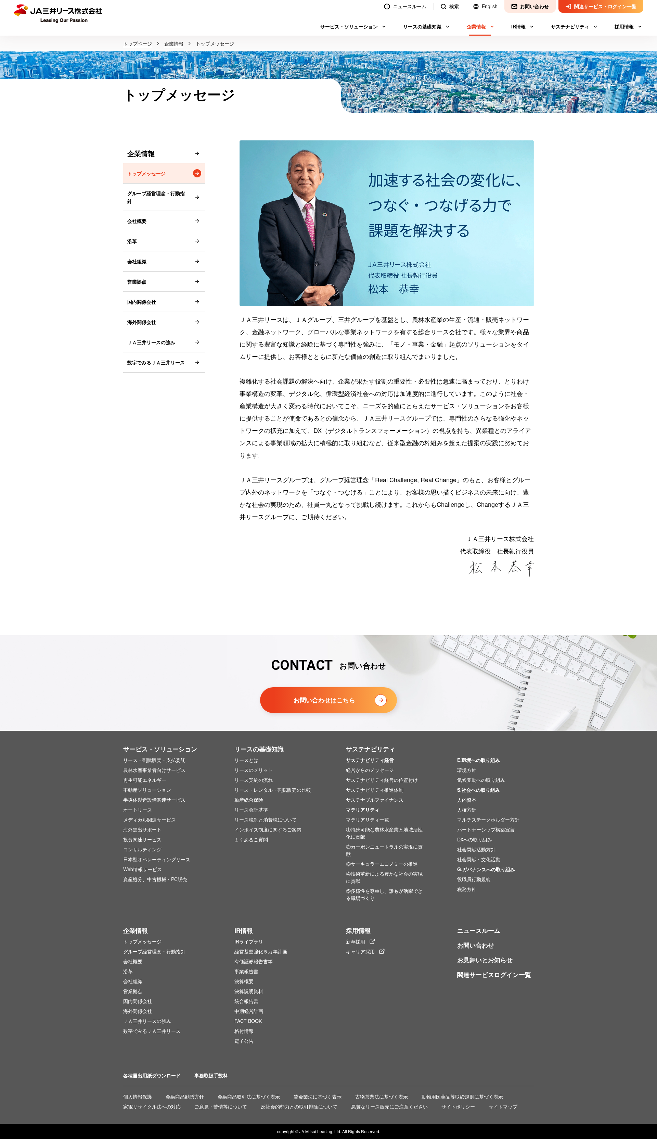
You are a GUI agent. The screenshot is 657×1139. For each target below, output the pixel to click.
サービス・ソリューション (160, 748)
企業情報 (173, 43)
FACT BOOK (248, 1020)
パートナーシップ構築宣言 (486, 829)
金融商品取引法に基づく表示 (249, 1096)
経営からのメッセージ (370, 769)
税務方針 (466, 889)
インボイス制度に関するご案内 (267, 829)
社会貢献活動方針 (476, 849)
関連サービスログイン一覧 (494, 974)
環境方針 (466, 769)
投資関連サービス (142, 839)
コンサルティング (142, 849)
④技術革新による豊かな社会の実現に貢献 (384, 877)
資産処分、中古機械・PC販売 (155, 879)
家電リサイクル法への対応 (152, 1106)
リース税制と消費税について (265, 819)
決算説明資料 (248, 991)
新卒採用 (360, 941)
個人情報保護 (137, 1096)
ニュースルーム (478, 930)
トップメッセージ (146, 173)
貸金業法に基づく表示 (318, 1096)
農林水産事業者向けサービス (154, 769)
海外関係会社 (141, 321)
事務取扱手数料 (211, 1075)
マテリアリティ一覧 (367, 819)
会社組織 (136, 261)
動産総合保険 (248, 799)
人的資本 (466, 799)
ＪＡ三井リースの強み (151, 342)
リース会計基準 (251, 809)
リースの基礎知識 (259, 748)
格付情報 (244, 1030)
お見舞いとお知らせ (485, 959)
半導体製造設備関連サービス (154, 799)
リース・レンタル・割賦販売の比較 (272, 789)
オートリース (137, 809)
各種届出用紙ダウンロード (152, 1075)
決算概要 (244, 981)
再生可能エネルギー (144, 779)
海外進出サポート (142, 829)
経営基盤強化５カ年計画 (260, 951)
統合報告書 (246, 1001)
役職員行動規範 (474, 879)
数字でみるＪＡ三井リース (156, 362)
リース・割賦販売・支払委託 (154, 759)
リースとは (246, 759)
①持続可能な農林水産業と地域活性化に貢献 (384, 833)
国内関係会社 (141, 301)
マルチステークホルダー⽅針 (488, 819)
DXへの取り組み (474, 839)
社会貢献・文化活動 (478, 859)
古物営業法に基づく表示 (381, 1096)
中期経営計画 (248, 1010)
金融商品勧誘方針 (185, 1096)
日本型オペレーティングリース (156, 859)
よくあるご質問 (251, 839)
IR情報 (243, 930)
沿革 (132, 241)
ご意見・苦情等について (220, 1106)
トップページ (137, 43)
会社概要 (136, 220)
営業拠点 (136, 281)
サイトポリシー (458, 1106)
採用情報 (358, 930)
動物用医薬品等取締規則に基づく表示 (462, 1096)
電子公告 (244, 1040)
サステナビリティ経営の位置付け (382, 779)
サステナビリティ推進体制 (374, 789)
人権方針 (466, 809)
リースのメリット (253, 769)
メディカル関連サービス (149, 819)
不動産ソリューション (147, 789)
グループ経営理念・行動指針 (156, 197)
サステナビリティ (370, 748)
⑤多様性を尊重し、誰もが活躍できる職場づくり (384, 894)
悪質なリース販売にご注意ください (389, 1106)
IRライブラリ (248, 941)
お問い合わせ (475, 945)
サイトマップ (503, 1106)
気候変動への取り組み (481, 779)
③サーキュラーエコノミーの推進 (382, 863)
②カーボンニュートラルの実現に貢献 (384, 850)
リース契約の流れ (253, 779)
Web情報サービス (142, 869)
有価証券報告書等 (253, 961)
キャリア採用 (365, 951)
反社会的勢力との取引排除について (299, 1106)
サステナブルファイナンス (374, 799)
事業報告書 (246, 971)
